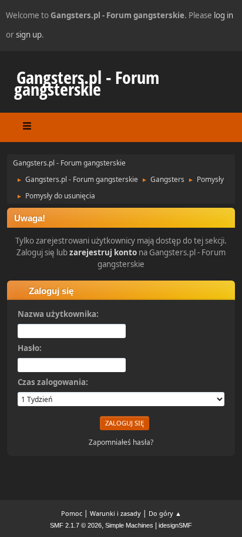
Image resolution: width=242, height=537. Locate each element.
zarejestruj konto (103, 252)
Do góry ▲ (165, 513)
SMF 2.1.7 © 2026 (76, 525)
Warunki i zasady (115, 513)
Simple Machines (129, 525)
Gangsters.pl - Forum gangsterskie (86, 83)
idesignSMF (175, 525)
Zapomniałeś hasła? (121, 442)
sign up (29, 34)
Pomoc (71, 513)
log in (223, 15)
